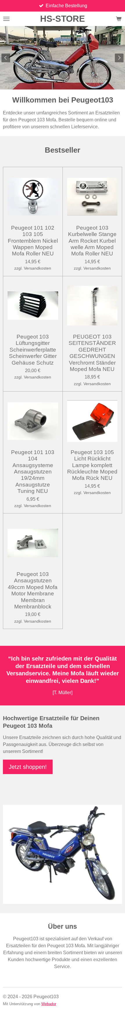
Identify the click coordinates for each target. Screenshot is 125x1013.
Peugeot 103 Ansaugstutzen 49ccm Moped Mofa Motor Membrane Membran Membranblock (33, 590)
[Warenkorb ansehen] (118, 19)
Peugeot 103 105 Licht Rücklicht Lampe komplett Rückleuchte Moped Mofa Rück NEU (92, 465)
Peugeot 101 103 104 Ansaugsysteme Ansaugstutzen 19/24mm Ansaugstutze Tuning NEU (32, 471)
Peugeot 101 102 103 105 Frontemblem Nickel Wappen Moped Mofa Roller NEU (33, 241)
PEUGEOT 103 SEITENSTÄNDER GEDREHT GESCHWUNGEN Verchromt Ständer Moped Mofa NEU (92, 353)
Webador (48, 1004)
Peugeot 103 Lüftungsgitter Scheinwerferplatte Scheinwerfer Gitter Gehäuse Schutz (33, 350)
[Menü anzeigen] (6, 19)
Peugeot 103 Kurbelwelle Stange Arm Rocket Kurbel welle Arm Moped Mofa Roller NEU (92, 241)
